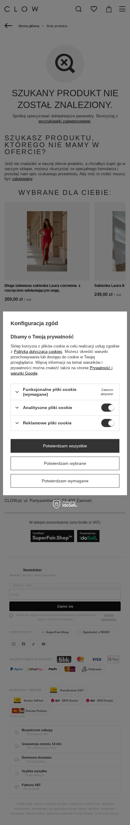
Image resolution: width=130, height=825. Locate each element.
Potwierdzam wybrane (65, 463)
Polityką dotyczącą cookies (38, 351)
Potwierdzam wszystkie (65, 445)
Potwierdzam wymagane (65, 480)
